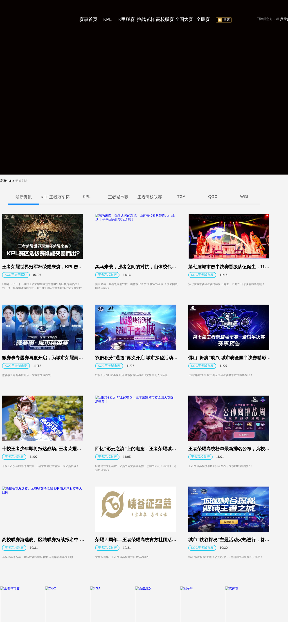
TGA (181, 196)
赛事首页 (88, 19)
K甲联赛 (126, 19)
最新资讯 (24, 197)
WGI (244, 196)
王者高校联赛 (149, 197)
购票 (226, 20)
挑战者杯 (146, 19)
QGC (212, 196)
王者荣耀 (33, 19)
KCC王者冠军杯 (55, 197)
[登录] (284, 19)
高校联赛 (165, 19)
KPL (107, 19)
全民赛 (203, 19)
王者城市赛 (118, 197)
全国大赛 (184, 19)
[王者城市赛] (22, 604)
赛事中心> (7, 181)
